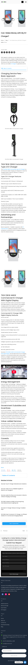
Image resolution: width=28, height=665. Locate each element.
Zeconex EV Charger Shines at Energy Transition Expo (13, 508)
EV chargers (13, 63)
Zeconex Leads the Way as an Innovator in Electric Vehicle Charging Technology (14, 495)
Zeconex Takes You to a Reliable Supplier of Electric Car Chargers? (12, 489)
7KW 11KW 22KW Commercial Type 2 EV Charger (14, 169)
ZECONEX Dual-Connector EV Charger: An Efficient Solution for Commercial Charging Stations (14, 515)
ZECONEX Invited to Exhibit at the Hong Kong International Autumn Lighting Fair (12, 502)
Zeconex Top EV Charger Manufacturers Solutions (14, 484)
